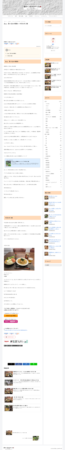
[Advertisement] (22, 32)
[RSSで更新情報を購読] (54, 50)
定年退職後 (9, 345)
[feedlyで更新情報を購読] (53, 50)
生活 (5, 345)
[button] (60, 25)
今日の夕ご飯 (9, 55)
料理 (21, 345)
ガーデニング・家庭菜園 (16, 345)
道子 (53, 44)
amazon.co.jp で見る (11, 315)
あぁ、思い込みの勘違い (11, 53)
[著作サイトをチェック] (51, 50)
